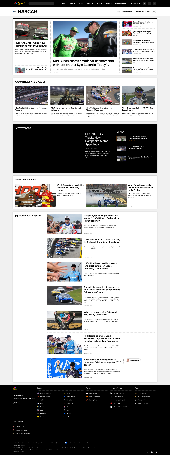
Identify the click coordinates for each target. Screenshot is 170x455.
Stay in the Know (18, 395)
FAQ (33, 442)
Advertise (15, 442)
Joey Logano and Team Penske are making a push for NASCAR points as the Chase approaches (37, 69)
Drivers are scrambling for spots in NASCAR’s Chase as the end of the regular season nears (144, 50)
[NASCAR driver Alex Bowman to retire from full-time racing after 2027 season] (64, 368)
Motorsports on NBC (143, 11)
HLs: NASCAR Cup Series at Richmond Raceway (31, 109)
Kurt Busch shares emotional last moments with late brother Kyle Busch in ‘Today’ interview (83, 63)
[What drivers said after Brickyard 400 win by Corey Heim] (64, 320)
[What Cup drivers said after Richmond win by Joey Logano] (127, 33)
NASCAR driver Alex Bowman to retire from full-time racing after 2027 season (102, 362)
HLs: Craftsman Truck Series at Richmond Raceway (99, 109)
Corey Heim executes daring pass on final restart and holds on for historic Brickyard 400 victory (102, 290)
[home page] (20, 3)
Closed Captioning (27, 442)
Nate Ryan (135, 35)
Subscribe (16, 402)
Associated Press (57, 72)
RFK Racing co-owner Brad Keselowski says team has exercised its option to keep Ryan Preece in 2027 (102, 338)
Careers (20, 442)
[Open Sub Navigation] (66, 3)
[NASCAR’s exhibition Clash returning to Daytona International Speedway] (64, 248)
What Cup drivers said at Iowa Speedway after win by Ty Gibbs (143, 59)
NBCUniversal (22, 445)
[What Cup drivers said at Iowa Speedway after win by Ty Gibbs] (127, 61)
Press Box (47, 442)
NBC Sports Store (40, 442)
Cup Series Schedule (124, 11)
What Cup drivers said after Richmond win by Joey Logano (143, 32)
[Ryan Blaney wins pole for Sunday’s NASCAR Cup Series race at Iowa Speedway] (127, 70)
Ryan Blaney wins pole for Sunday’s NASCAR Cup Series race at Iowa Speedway (143, 69)
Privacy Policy (60, 442)
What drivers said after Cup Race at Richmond (65, 109)
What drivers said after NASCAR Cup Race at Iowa (137, 109)
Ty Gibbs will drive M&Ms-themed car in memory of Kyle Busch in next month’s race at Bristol (143, 41)
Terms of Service (87, 442)
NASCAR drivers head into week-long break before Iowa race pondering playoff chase (100, 266)
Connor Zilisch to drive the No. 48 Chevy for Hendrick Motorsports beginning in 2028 (143, 23)
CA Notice (80, 442)
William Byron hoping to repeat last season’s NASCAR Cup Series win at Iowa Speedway (101, 218)
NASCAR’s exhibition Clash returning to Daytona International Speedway (102, 240)
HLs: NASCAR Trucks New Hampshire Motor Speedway (31, 44)
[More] (144, 3)
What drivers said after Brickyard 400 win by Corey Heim (100, 313)
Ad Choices (53, 442)
